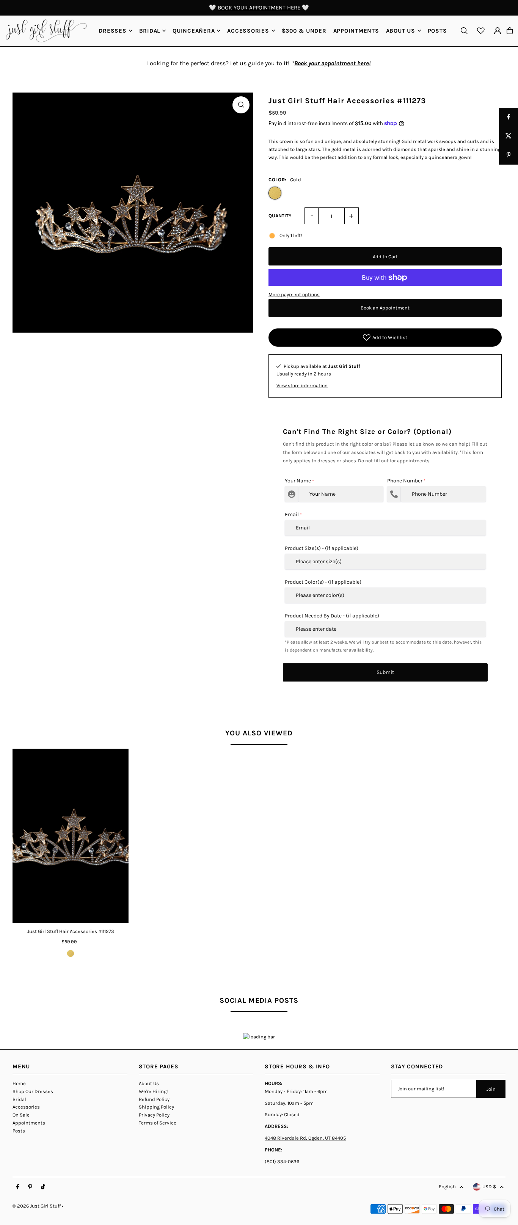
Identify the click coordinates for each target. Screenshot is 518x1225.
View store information (302, 385)
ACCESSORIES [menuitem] (248, 30)
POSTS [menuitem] (437, 30)
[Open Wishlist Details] (480, 30)
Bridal (19, 1099)
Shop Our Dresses (33, 1091)
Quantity (280, 215)
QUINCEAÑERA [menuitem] (194, 30)
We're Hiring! (153, 1091)
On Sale (21, 1115)
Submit (385, 672)
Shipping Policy (156, 1107)
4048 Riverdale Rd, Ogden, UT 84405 (305, 1138)
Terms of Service (157, 1123)
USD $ (489, 1186)
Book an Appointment (385, 308)
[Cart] (510, 30)
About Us (149, 1083)
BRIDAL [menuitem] (149, 30)
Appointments (29, 1123)
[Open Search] (464, 30)
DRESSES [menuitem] (112, 30)
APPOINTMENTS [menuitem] (356, 30)
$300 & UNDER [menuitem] (304, 30)
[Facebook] (17, 1187)
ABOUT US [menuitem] (400, 30)
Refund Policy (154, 1099)
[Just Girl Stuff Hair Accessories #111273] (71, 836)
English (447, 1186)
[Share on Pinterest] (508, 155)
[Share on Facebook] (508, 117)
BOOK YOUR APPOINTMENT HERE (259, 7)
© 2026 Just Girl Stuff (37, 1206)
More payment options (294, 294)
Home (19, 1083)
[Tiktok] (43, 1187)
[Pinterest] (30, 1187)
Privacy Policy (154, 1115)
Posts (19, 1131)
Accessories (26, 1107)
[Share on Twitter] (508, 136)
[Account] (497, 30)
